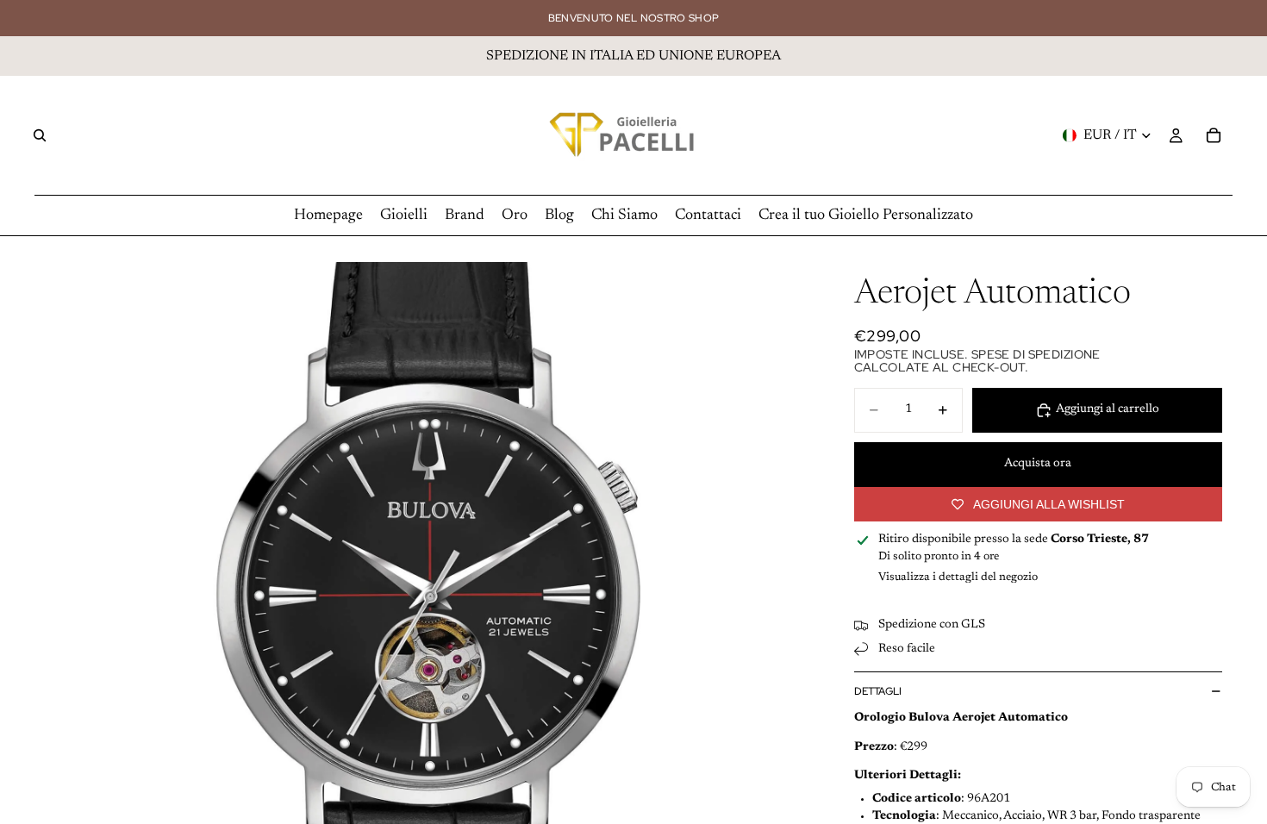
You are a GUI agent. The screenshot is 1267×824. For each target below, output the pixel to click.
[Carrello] (1214, 135)
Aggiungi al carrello (1107, 409)
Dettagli (878, 691)
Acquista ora (1037, 464)
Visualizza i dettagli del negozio (958, 577)
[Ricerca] (40, 135)
